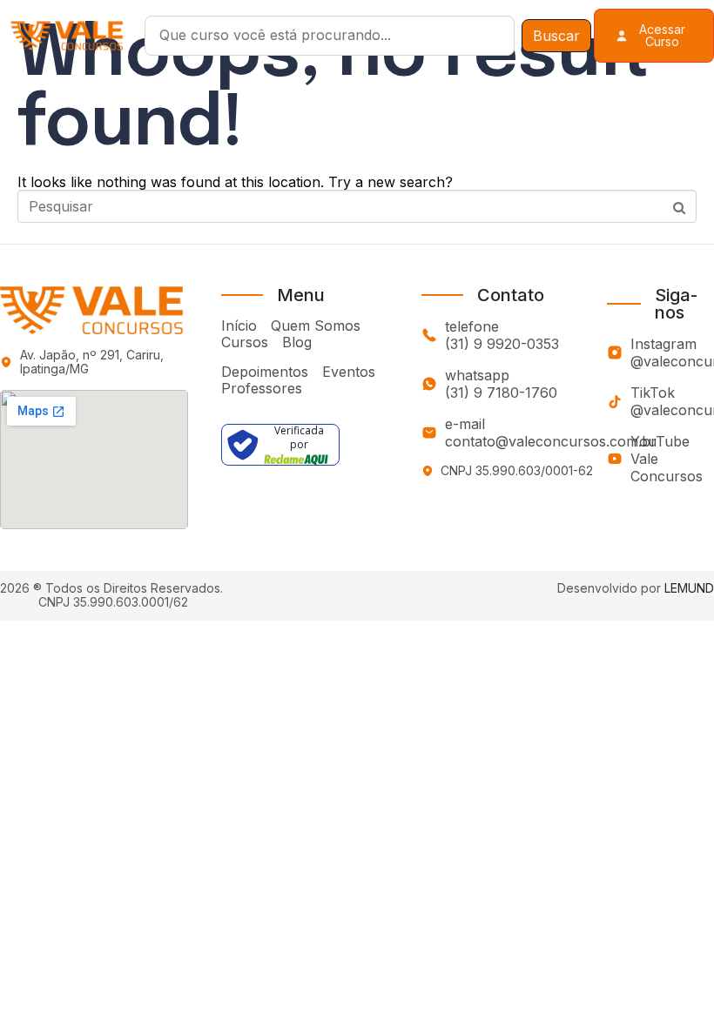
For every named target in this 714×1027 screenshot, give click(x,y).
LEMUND (689, 588)
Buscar (556, 35)
